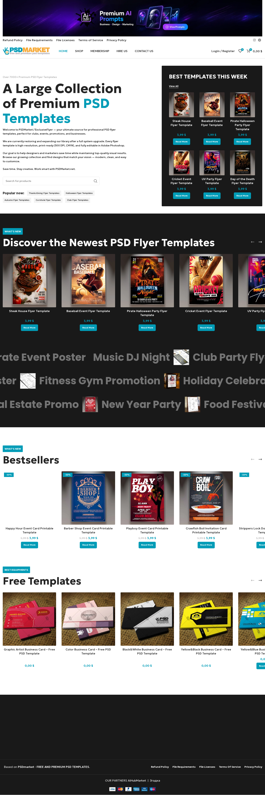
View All (173, 86)
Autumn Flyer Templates (17, 200)
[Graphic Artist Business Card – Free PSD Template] (29, 619)
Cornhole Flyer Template (48, 200)
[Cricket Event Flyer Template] (181, 162)
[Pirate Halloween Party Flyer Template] (242, 104)
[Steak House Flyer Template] (181, 104)
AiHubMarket (137, 780)
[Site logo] (26, 50)
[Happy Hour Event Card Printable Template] (29, 498)
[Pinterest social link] (259, 40)
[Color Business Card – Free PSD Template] (88, 619)
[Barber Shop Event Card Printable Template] (88, 498)
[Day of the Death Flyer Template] (242, 162)
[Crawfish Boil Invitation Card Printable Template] (206, 498)
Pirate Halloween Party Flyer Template (242, 125)
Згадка (155, 780)
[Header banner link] (132, 18)
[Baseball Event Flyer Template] (211, 104)
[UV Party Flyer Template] (211, 162)
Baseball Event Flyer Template (88, 311)
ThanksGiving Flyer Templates (44, 193)
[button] (252, 242)
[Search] (95, 181)
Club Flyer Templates (77, 200)
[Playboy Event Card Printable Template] (147, 498)
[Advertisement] (132, 727)
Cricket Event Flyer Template (206, 311)
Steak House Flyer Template (29, 311)
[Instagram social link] (254, 40)
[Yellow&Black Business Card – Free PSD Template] (206, 619)
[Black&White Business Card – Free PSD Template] (147, 619)
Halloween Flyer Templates (79, 193)
